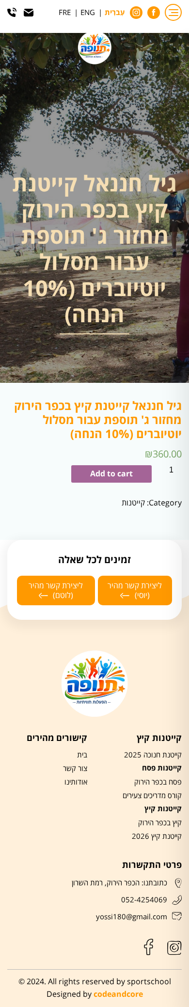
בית (82, 755)
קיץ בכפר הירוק (160, 822)
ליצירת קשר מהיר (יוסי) (135, 590)
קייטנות (133, 502)
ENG (87, 12)
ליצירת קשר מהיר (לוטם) (56, 590)
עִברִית (115, 13)
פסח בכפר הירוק (158, 782)
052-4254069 (144, 900)
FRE (65, 12)
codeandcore (118, 994)
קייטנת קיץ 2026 (157, 836)
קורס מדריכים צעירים (152, 795)
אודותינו (75, 782)
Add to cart (111, 474)
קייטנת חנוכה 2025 (153, 755)
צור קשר (75, 768)
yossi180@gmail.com (131, 917)
